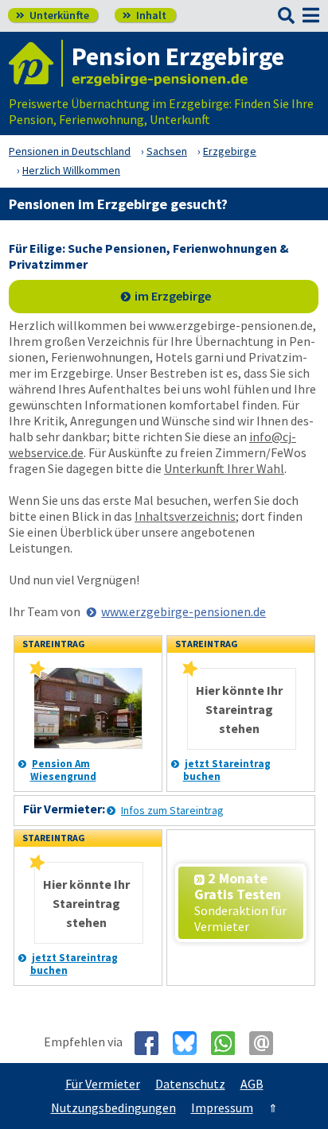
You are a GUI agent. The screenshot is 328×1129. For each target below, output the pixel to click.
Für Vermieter (102, 1084)
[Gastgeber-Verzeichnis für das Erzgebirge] (36, 63)
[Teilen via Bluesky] (191, 1043)
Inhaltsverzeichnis (185, 516)
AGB (252, 1084)
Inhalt (144, 15)
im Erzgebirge (173, 296)
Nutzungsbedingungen (113, 1107)
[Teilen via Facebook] (152, 1043)
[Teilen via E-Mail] (267, 1043)
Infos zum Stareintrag (172, 810)
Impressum (222, 1107)
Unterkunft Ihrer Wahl (224, 468)
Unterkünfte (52, 15)
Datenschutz (190, 1084)
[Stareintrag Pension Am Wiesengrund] (37, 673)
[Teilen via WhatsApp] (229, 1043)
